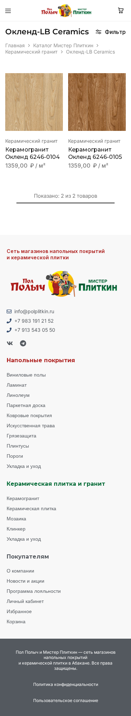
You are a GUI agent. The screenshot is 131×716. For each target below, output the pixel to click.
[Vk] (10, 343)
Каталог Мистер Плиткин (63, 45)
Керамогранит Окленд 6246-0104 (32, 153)
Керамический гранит (31, 52)
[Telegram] (23, 343)
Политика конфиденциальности (65, 684)
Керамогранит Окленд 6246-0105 (95, 153)
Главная (15, 45)
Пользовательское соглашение (65, 700)
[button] (58, 81)
